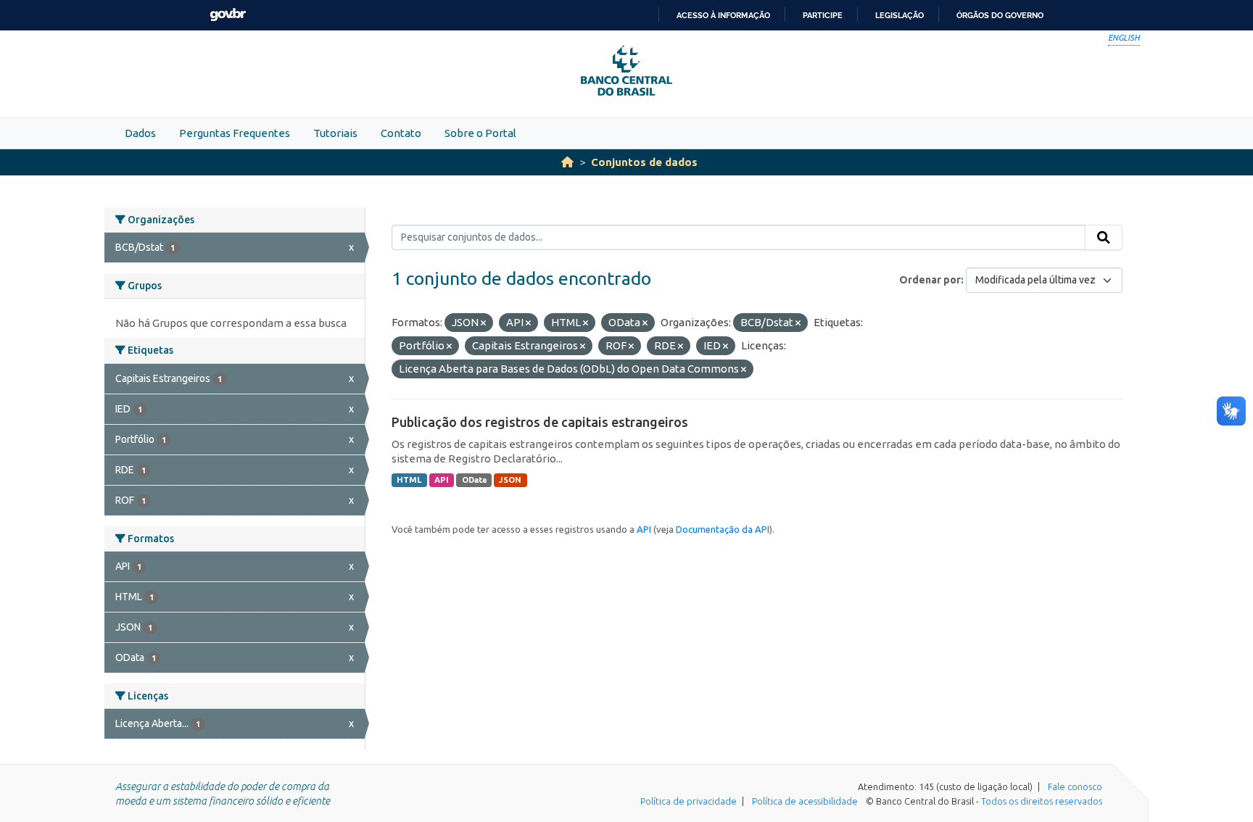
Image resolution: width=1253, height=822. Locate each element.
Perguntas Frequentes (234, 133)
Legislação (899, 15)
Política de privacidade (688, 801)
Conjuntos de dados (644, 162)
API (441, 480)
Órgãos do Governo (999, 15)
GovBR (228, 15)
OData (474, 480)
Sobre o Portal (480, 133)
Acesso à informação (723, 15)
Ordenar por (930, 280)
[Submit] (1103, 238)
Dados (140, 133)
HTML (409, 480)
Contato (401, 133)
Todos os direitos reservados (1041, 801)
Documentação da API (722, 529)
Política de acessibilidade (805, 801)
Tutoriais (335, 133)
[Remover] (483, 323)
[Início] (567, 162)
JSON (510, 480)
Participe (823, 15)
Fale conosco (1075, 786)
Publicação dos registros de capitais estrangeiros (540, 422)
